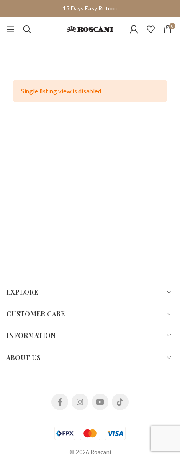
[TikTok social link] (120, 402)
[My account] (134, 29)
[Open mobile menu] (10, 29)
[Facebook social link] (59, 402)
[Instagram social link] (80, 402)
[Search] (27, 29)
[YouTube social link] (100, 402)
